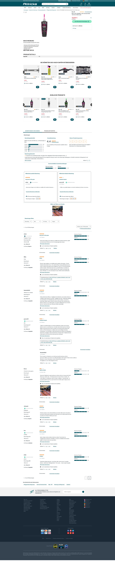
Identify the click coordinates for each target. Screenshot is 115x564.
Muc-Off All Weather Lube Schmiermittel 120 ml (29, 111)
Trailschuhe (71, 506)
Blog (25, 511)
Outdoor (53, 7)
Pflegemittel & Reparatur (51, 10)
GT (57, 511)
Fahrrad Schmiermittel (42, 484)
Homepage (26, 10)
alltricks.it (88, 504)
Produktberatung (43, 506)
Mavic (58, 503)
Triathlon (58, 7)
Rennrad (30, 7)
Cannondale (59, 516)
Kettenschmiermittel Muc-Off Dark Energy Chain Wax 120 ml (48, 111)
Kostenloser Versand (69, 0)
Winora (58, 517)
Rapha (58, 519)
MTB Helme (71, 500)
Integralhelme (72, 503)
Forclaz (58, 513)
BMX (43, 7)
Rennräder (71, 512)
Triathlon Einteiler (72, 515)
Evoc (58, 515)
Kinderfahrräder (72, 521)
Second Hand (75, 7)
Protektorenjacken (72, 520)
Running (47, 7)
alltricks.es (88, 503)
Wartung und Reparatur (59, 484)
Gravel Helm (71, 517)
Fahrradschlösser (72, 523)
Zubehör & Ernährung (67, 7)
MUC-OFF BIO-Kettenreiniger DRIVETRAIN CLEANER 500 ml (47, 79)
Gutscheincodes (27, 508)
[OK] (83, 492)
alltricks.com (88, 502)
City (39, 7)
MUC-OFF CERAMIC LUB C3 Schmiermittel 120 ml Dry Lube (64, 111)
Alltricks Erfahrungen (28, 506)
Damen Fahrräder (72, 502)
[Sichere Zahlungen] (46, 532)
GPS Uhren (71, 513)
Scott (58, 520)
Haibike (58, 500)
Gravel (35, 7)
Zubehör (68, 484)
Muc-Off (73, 11)
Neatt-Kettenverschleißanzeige (30, 78)
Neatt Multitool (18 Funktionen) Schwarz (82, 79)
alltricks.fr (88, 500)
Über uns (25, 499)
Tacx (58, 506)
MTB (25, 7)
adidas (58, 499)
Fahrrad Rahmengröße (44, 507)
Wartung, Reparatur (42, 10)
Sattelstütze (71, 516)
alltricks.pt (88, 506)
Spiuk (58, 507)
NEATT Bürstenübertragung (64, 78)
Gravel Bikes (71, 511)
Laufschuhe (71, 504)
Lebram (58, 508)
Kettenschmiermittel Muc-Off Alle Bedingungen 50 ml (82, 111)
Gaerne (58, 512)
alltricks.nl (88, 507)
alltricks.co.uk (88, 499)
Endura (58, 502)
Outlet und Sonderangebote (85, 7)
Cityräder (71, 507)
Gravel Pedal (71, 519)
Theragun (59, 504)
